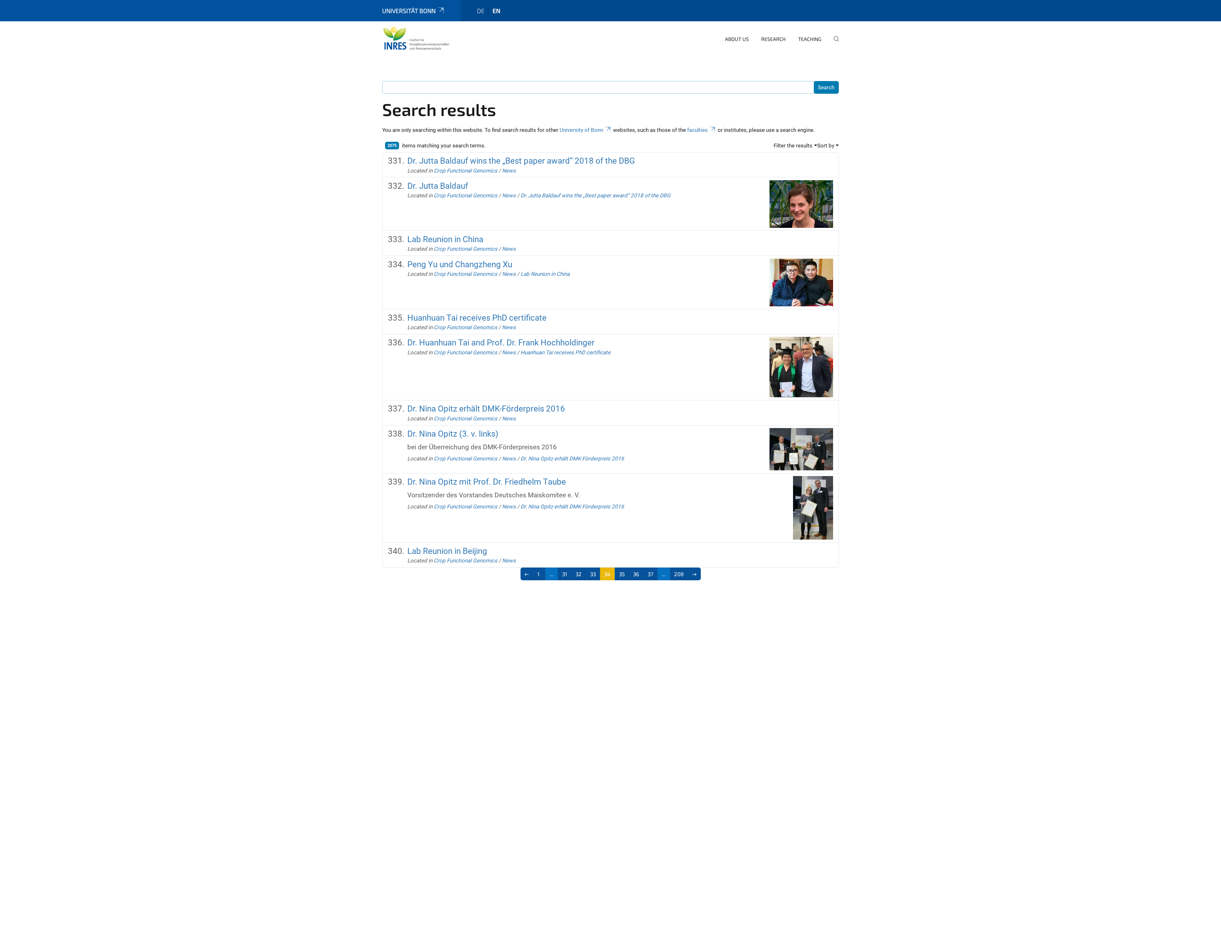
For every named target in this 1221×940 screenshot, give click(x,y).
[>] (694, 574)
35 (622, 574)
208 (679, 574)
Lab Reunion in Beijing (447, 551)
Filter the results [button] (793, 145)
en (496, 10)
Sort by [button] (825, 145)
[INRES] (416, 38)
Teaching (809, 39)
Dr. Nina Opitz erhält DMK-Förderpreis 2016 (486, 408)
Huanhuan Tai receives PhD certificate (477, 318)
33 (593, 574)
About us (737, 39)
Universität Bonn (409, 10)
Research (773, 39)
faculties (697, 130)
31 (564, 574)
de (481, 10)
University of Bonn (581, 130)
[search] (834, 43)
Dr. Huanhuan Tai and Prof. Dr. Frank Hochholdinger (501, 342)
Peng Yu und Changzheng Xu (459, 264)
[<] (527, 574)
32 (579, 574)
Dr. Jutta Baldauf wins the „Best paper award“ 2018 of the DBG (521, 161)
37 (650, 574)
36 (636, 574)
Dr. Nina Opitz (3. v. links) (452, 434)
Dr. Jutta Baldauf (437, 186)
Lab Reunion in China (445, 239)
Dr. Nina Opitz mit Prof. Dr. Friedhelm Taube (486, 482)
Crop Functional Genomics (465, 170)
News (509, 170)
